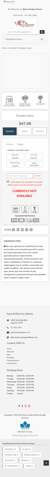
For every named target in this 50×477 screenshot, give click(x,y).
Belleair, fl (25, 460)
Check (37, 176)
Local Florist (11, 363)
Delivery (9, 144)
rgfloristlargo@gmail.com (20, 332)
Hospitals (10, 357)
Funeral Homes (13, 360)
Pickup (20, 144)
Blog (8, 355)
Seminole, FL (10, 449)
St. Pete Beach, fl (12, 466)
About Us (10, 352)
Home (4, 48)
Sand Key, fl (10, 460)
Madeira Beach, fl (31, 455)
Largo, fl (29, 466)
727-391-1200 (30, 15)
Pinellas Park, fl (11, 455)
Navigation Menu (14, 39)
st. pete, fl (26, 449)
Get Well (13, 48)
